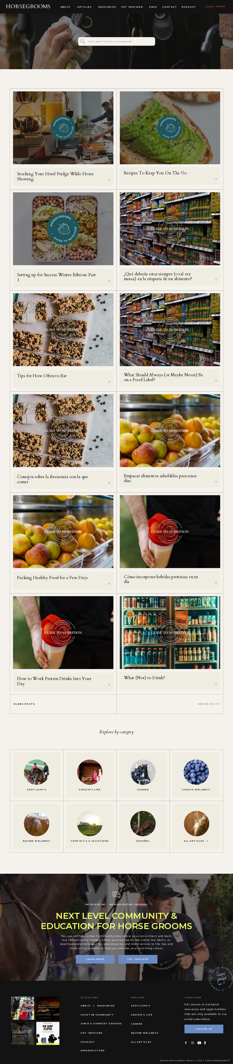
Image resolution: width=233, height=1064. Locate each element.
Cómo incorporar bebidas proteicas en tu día (161, 579)
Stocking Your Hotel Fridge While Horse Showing (55, 176)
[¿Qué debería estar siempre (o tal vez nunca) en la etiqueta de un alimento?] (170, 229)
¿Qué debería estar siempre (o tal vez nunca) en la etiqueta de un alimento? (158, 276)
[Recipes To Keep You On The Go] (170, 128)
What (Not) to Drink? (144, 678)
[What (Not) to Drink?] (170, 632)
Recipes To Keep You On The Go (155, 173)
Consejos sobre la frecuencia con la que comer (52, 479)
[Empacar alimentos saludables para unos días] (170, 430)
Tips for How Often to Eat (42, 376)
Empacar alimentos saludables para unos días (160, 478)
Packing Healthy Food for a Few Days (52, 578)
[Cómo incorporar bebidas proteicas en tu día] (170, 531)
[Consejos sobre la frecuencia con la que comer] (63, 430)
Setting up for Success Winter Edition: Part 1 (56, 277)
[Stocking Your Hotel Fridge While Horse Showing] (63, 128)
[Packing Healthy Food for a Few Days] (63, 531)
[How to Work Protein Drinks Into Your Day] (63, 632)
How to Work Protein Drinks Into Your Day (54, 681)
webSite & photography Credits (177, 1060)
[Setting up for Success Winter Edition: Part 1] (63, 229)
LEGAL (200, 1060)
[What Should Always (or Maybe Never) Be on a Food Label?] (170, 330)
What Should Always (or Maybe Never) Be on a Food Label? (163, 377)
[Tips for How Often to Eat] (63, 330)
